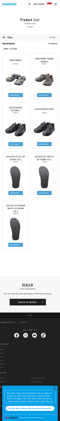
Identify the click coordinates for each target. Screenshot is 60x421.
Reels (2, 349)
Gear (1, 367)
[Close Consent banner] (55, 388)
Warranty (3, 382)
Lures (2, 360)
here (19, 399)
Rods (2, 353)
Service (3, 372)
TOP (30, 316)
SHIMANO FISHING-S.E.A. (8, 322)
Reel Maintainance (38, 378)
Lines (2, 357)
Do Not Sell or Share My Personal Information (30, 408)
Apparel (3, 364)
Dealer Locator (36, 382)
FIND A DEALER (38, 4)
